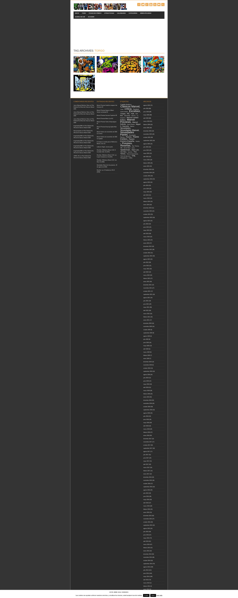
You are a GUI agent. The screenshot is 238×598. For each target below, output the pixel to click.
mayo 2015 (146, 538)
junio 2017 (146, 458)
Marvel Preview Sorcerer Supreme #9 (107, 115)
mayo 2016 (146, 499)
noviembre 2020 (147, 326)
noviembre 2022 (147, 249)
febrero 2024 (146, 201)
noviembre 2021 (147, 288)
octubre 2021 (146, 291)
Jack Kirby (127, 115)
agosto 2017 (146, 451)
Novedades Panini (127, 133)
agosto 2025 (146, 143)
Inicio (77, 13)
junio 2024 (146, 188)
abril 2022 (146, 272)
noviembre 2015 (147, 518)
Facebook (138, 4)
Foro (84, 13)
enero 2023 (146, 243)
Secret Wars (127, 148)
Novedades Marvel (129, 130)
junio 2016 (146, 496)
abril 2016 (146, 503)
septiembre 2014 (147, 563)
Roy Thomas (135, 146)
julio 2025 (145, 147)
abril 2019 (146, 387)
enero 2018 (146, 435)
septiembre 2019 (147, 371)
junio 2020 (146, 342)
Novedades (125, 128)
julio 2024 (145, 185)
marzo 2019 (146, 390)
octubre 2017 (146, 445)
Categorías (133, 13)
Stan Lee (135, 150)
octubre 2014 (146, 560)
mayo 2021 (146, 307)
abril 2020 (146, 349)
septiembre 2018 (147, 409)
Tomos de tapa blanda (132, 154)
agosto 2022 (146, 259)
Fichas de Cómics (95, 13)
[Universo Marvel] (101, 10)
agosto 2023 (146, 220)
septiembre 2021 (147, 294)
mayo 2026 (146, 115)
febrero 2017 (146, 470)
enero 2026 (146, 127)
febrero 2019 (146, 394)
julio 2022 (145, 262)
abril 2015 (146, 541)
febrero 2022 (146, 278)
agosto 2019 (146, 374)
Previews (127, 143)
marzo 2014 (146, 583)
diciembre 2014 (147, 554)
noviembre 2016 (147, 480)
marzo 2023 (146, 236)
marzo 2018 (146, 429)
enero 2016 (146, 512)
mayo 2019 (146, 384)
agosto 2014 (146, 567)
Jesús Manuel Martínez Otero (82, 105)
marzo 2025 (146, 159)
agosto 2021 (146, 297)
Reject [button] (153, 595)
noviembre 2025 (147, 134)
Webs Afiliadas (145, 13)
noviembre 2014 (147, 557)
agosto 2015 (146, 528)
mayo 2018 (146, 422)
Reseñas (125, 145)
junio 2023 (146, 227)
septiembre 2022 (147, 256)
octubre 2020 (146, 329)
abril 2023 (146, 233)
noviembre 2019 (147, 365)
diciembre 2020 (147, 323)
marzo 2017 (146, 467)
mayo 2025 (146, 153)
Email (158, 4)
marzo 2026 (146, 121)
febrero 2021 (146, 317)
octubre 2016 (146, 483)
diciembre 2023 (147, 208)
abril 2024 (146, 195)
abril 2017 (146, 464)
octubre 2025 (146, 137)
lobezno (133, 115)
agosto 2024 (146, 182)
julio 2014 (145, 570)
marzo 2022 (146, 275)
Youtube (150, 4)
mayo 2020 (146, 345)
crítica (128, 108)
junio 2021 (146, 304)
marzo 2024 (146, 198)
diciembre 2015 (147, 515)
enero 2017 (146, 474)
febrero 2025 (146, 163)
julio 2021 (145, 301)
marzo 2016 (146, 506)
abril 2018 (146, 426)
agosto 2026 (146, 105)
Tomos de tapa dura (125, 156)
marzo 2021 (146, 313)
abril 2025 (146, 156)
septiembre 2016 (147, 486)
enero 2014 (146, 589)
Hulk (132, 114)
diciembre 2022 (147, 246)
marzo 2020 (146, 352)
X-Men (130, 158)
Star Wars (123, 152)
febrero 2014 (146, 586)
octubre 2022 (146, 252)
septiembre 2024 (147, 179)
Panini (128, 137)
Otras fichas (109, 13)
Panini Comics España (127, 140)
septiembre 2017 (147, 448)
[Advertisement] (119, 33)
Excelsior (134, 111)
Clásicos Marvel (129, 106)
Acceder (91, 17)
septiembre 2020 (147, 333)
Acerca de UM (80, 17)
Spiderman (125, 150)
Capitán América (125, 104)
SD (121, 148)
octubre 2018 (146, 406)
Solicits (133, 147)
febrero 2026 (146, 124)
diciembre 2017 (147, 438)
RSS (154, 4)
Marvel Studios (131, 124)
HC (128, 114)
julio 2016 (145, 493)
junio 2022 (146, 265)
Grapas (123, 113)
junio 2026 (146, 111)
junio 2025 (146, 150)
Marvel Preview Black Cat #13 (105, 118)
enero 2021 (146, 320)
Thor (135, 152)
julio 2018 (145, 416)
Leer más (159, 595)
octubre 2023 (146, 214)
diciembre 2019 (147, 361)
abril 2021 (146, 310)
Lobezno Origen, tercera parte (105, 147)
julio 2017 (145, 454)
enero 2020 (146, 358)
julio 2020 (145, 339)
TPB (133, 156)
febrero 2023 (146, 240)
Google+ (146, 4)
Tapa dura (130, 152)
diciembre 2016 (147, 477)
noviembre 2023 (147, 211)
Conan (121, 109)
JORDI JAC (77, 156)
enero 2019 (146, 397)
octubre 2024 (146, 176)
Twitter (142, 4)
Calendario (121, 13)
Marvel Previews (127, 120)
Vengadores (123, 158)
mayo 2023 (146, 230)
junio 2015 (146, 535)
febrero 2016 (146, 509)
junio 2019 (146, 381)
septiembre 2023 (147, 217)
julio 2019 (145, 377)
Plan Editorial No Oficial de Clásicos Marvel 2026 (84, 107)
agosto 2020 (146, 336)
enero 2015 (146, 551)
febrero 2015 (146, 547)
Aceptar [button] (146, 595)
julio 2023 (145, 224)
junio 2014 (146, 573)
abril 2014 (146, 579)
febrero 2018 (146, 432)
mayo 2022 (146, 268)
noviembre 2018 (147, 403)
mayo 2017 (146, 461)
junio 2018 (146, 419)
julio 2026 (145, 108)
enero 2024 (146, 204)
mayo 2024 (146, 192)
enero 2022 (146, 281)
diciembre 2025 (147, 131)
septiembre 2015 (147, 525)
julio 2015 (145, 531)
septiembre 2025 (147, 140)
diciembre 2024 (147, 169)
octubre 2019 (146, 368)
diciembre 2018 (147, 400)
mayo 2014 (146, 576)
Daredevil (136, 109)
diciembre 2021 (147, 285)
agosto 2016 (146, 490)
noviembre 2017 (147, 442)
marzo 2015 (146, 544)
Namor (132, 126)
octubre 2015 (146, 522)
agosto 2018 (146, 413)
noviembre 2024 (147, 172)
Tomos (122, 154)
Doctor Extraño (124, 111)
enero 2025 (146, 166)
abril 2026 (146, 118)
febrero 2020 (146, 355)
